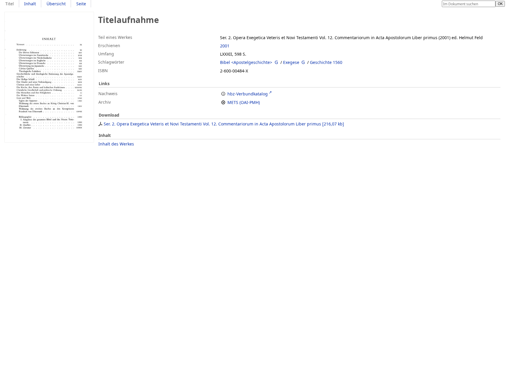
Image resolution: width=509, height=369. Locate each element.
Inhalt (30, 3)
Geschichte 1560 (326, 62)
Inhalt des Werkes (116, 144)
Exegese (291, 62)
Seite (81, 3)
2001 (224, 46)
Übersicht (56, 3)
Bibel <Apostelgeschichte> (246, 62)
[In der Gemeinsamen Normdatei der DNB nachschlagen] (276, 62)
